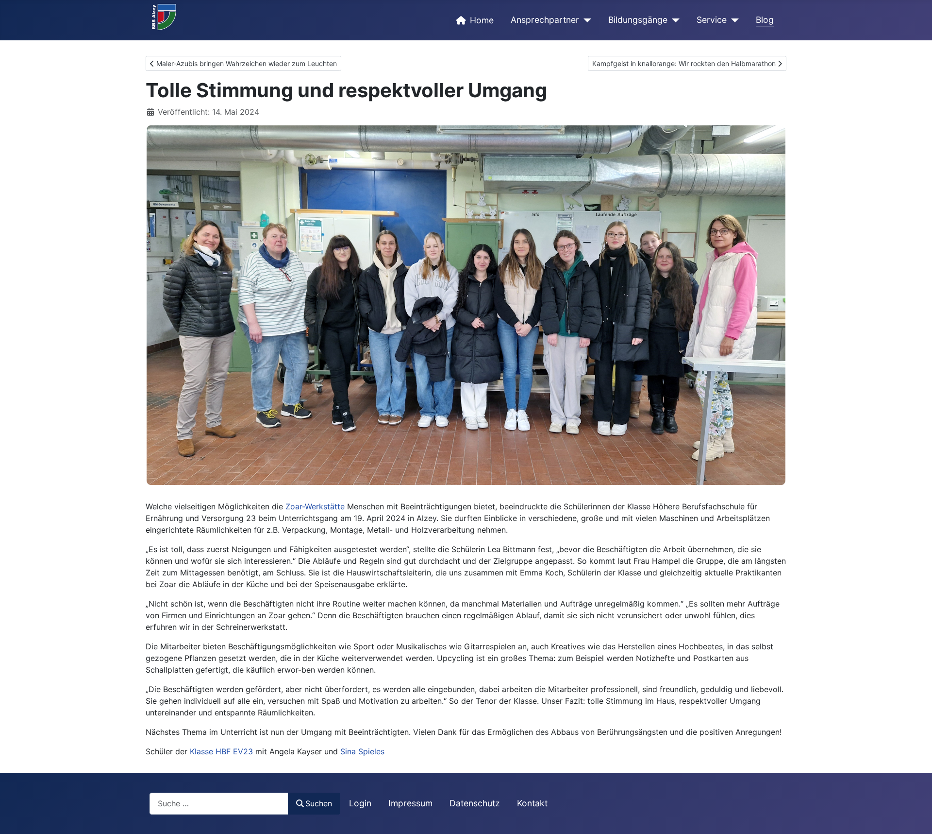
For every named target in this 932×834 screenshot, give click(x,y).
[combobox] (219, 804)
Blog (765, 20)
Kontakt (532, 803)
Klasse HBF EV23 (221, 751)
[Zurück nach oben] (915, 816)
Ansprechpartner (545, 20)
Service (712, 20)
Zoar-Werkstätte (315, 506)
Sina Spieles (362, 751)
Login (360, 803)
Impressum (410, 803)
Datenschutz (474, 803)
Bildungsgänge (637, 20)
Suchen (318, 803)
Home (482, 20)
